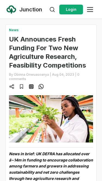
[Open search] (52, 9)
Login (71, 9)
